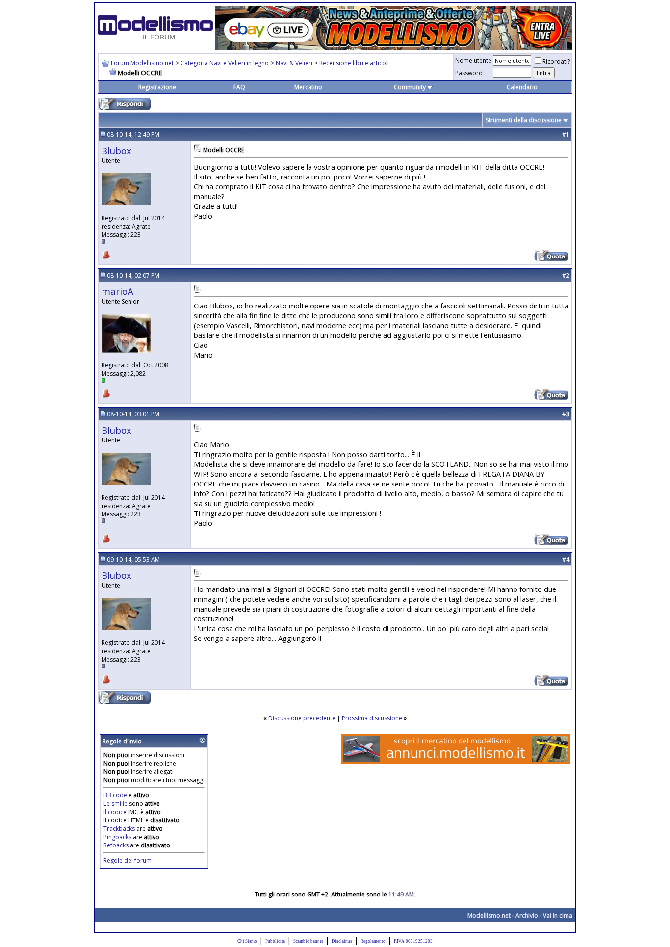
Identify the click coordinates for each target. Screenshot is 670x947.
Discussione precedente (301, 718)
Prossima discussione (372, 718)
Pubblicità (275, 941)
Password (469, 73)
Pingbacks (117, 837)
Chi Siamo (247, 941)
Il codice (115, 812)
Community (410, 87)
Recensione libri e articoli (354, 63)
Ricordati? (556, 61)
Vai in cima (557, 915)
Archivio (526, 915)
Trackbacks (119, 828)
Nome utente (473, 60)
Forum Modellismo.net (142, 63)
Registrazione (157, 87)
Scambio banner (308, 941)
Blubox (116, 150)
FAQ (239, 87)
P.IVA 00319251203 (413, 941)
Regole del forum (127, 860)
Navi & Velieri (294, 63)
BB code (115, 795)
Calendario (522, 87)
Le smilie (115, 803)
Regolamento (373, 941)
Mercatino (308, 87)
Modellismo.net (489, 915)
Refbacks (116, 845)
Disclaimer (342, 941)
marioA (117, 291)
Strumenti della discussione (524, 120)
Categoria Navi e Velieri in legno (224, 63)
